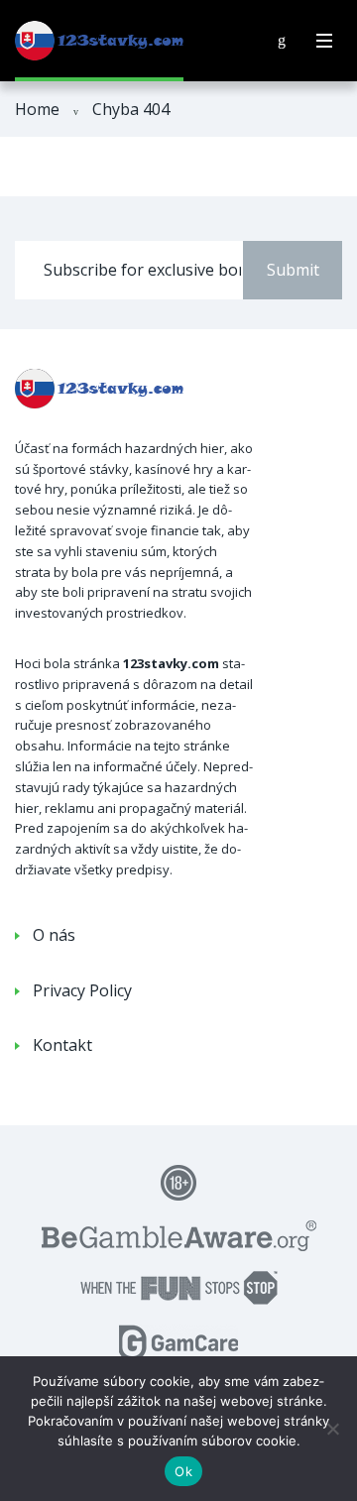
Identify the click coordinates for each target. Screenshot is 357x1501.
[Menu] (324, 40)
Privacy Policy (82, 990)
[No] (332, 1429)
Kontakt (62, 1045)
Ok (183, 1471)
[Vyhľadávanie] (281, 40)
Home (37, 109)
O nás (54, 935)
